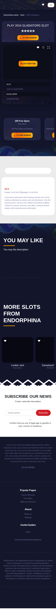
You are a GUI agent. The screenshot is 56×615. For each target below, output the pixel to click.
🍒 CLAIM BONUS (28, 38)
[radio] (22, 31)
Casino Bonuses (28, 495)
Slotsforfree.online (11, 15)
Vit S (7, 189)
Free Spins (28, 498)
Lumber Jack (17, 365)
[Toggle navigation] (51, 5)
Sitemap (28, 517)
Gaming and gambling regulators (28, 540)
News (28, 532)
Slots (22, 15)
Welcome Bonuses (28, 502)
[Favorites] (44, 5)
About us (28, 514)
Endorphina (13, 99)
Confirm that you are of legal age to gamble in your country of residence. (30, 424)
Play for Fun (28, 63)
